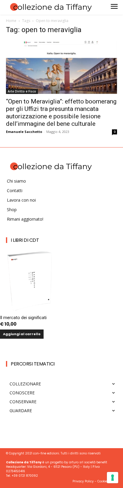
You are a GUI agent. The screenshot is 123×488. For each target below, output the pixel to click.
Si (30, 376)
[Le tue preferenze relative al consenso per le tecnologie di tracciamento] (112, 477)
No (31, 386)
